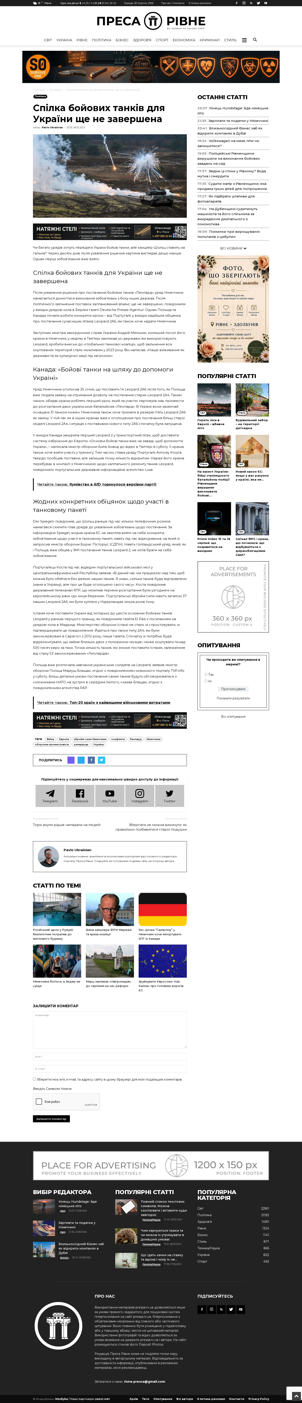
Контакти (236, 1399)
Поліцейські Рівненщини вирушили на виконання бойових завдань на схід (228, 158)
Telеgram (50, 801)
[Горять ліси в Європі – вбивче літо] (214, 400)
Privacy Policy (258, 1399)
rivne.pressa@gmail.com (144, 1382)
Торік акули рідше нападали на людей (66, 825)
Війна (50, 739)
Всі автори (184, 1399)
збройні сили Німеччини (90, 739)
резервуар (81, 744)
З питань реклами (200, 3)
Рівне (82, 40)
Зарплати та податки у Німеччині (238, 121)
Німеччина (154, 739)
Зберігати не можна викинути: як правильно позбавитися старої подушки (151, 827)
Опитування (162, 1399)
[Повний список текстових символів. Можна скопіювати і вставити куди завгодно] (126, 1207)
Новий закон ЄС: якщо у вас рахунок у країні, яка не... (252, 475)
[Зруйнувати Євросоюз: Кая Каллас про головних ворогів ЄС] (163, 961)
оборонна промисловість (52, 744)
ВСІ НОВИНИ (231, 248)
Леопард (136, 739)
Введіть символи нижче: (52, 1089)
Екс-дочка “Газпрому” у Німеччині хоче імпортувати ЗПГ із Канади (160, 934)
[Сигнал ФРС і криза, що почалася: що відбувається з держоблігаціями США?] (252, 518)
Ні (210, 681)
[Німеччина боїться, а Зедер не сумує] (57, 961)
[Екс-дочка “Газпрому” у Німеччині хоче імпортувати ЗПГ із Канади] (163, 909)
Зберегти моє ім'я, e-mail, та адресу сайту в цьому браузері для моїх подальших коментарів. (109, 1079)
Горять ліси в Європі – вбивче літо (210, 424)
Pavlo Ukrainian (52, 127)
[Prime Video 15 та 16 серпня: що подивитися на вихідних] (214, 518)
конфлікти (118, 739)
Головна (39, 89)
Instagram (140, 801)
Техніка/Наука (208, 1248)
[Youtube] (265, 3)
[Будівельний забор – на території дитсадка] (252, 400)
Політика (101, 40)
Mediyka (61, 1399)
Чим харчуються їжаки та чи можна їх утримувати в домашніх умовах (162, 1235)
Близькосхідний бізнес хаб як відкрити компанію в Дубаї (81, 1248)
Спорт (162, 40)
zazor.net (102, 1399)
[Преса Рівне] (151, 21)
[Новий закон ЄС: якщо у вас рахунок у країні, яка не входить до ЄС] (252, 451)
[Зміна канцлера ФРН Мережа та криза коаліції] (110, 909)
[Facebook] (236, 3)
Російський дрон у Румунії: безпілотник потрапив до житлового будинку (53, 934)
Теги (145, 1399)
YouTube (110, 801)
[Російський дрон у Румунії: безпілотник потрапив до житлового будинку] (57, 909)
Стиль (230, 40)
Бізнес (122, 40)
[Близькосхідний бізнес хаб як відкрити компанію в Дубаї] (44, 1249)
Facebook (80, 801)
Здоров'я (142, 40)
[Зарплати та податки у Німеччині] (44, 1228)
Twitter (169, 801)
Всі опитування (233, 717)
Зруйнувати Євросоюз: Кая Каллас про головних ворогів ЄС (161, 986)
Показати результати (233, 698)
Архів (134, 1399)
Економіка (184, 40)
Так (211, 675)
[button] (244, 40)
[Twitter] (258, 3)
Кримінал (210, 40)
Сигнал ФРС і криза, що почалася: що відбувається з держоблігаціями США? (252, 547)
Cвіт (48, 40)
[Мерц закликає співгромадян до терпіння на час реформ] (110, 961)
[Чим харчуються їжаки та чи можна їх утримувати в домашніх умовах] (126, 1236)
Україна (64, 40)
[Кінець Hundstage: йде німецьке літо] (44, 1207)
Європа (64, 739)
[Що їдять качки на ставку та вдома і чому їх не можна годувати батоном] (126, 1260)
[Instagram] (244, 3)
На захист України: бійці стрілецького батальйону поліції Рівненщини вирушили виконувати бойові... (213, 483)
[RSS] (251, 3)
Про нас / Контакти (172, 3)
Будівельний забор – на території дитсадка (252, 424)
